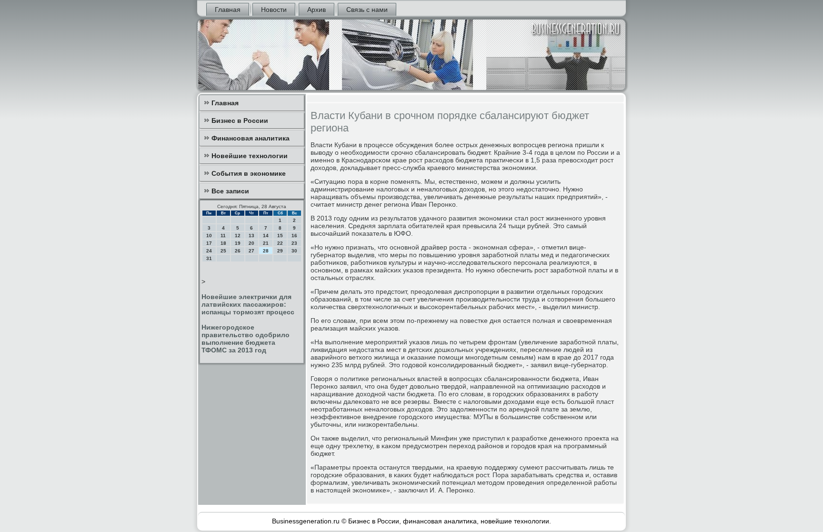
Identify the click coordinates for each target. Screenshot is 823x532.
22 (280, 243)
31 (209, 258)
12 (238, 235)
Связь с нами (367, 9)
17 (209, 243)
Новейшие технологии (249, 156)
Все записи (230, 191)
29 (280, 250)
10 (209, 235)
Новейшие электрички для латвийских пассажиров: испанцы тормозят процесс (247, 304)
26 (238, 250)
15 (280, 235)
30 (294, 250)
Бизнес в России (239, 120)
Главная (228, 9)
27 (251, 250)
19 (238, 243)
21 (266, 243)
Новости (274, 9)
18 (223, 243)
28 (266, 250)
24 (209, 250)
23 (294, 243)
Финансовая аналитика (250, 138)
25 (223, 250)
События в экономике (248, 173)
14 (266, 235)
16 (294, 235)
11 (223, 235)
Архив (316, 9)
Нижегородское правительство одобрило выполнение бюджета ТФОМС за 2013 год (245, 338)
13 (251, 235)
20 (251, 243)
